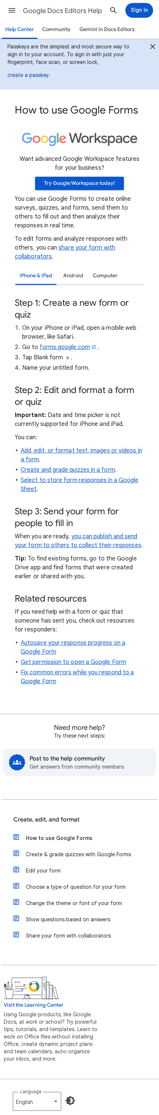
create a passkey (28, 75)
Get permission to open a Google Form (73, 662)
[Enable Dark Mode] (70, 1100)
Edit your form (43, 870)
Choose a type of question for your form (76, 887)
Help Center (19, 29)
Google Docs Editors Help (62, 11)
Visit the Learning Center (34, 1005)
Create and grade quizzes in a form (68, 470)
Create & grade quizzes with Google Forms (78, 854)
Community (56, 29)
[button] (12, 10)
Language (30, 1091)
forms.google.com (64, 347)
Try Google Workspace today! (79, 183)
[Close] (152, 48)
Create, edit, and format (46, 819)
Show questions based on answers (68, 919)
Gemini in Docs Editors (107, 29)
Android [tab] (73, 275)
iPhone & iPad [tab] (36, 275)
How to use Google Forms (59, 838)
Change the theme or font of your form (74, 903)
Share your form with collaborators (68, 935)
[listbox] (37, 1101)
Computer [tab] (105, 275)
